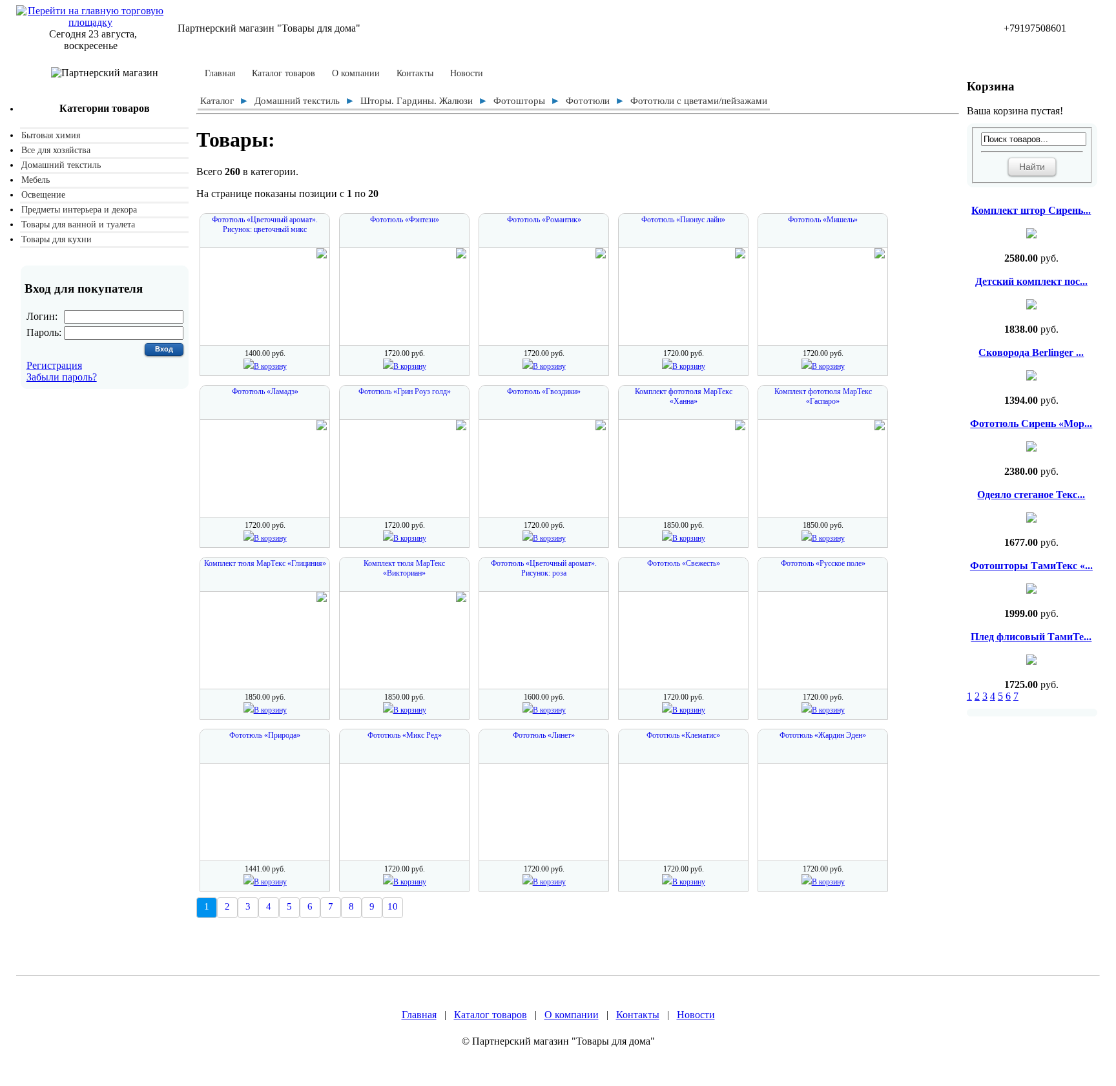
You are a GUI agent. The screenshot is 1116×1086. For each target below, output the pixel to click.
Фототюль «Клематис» (683, 735)
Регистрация (54, 365)
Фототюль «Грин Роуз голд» (404, 391)
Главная (220, 73)
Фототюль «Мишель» (823, 219)
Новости (466, 73)
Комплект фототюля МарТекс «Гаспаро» (823, 396)
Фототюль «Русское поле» (823, 563)
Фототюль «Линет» (544, 735)
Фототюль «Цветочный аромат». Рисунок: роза (544, 568)
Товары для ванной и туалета (78, 224)
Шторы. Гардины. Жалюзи (416, 101)
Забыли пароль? (61, 376)
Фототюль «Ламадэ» (265, 391)
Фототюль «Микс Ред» (404, 735)
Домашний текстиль (61, 165)
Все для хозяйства (55, 150)
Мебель (35, 180)
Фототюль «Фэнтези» (404, 219)
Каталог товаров (283, 73)
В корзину (270, 366)
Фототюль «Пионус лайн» (683, 219)
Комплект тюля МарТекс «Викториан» (404, 568)
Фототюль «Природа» (264, 735)
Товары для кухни (56, 239)
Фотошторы (519, 101)
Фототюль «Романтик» (544, 219)
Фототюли (588, 101)
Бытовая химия (50, 135)
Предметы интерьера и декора (79, 209)
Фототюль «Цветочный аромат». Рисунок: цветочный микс (265, 224)
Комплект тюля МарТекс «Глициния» (265, 563)
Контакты (415, 73)
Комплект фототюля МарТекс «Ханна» (683, 396)
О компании (356, 73)
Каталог (217, 101)
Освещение (43, 195)
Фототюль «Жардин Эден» (823, 735)
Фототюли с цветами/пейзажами (698, 101)
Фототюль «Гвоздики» (544, 391)
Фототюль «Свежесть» (683, 563)
